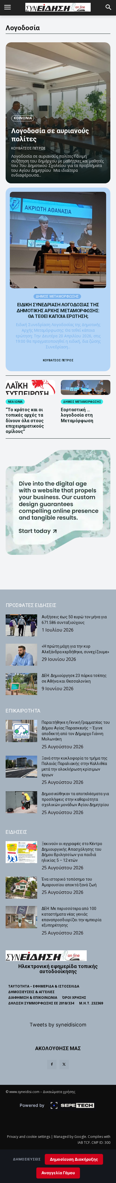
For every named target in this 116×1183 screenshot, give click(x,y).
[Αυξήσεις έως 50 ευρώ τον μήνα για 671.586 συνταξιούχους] (21, 625)
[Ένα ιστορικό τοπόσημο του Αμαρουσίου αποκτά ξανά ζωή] (21, 888)
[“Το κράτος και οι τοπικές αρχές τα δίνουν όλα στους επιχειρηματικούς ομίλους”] (30, 387)
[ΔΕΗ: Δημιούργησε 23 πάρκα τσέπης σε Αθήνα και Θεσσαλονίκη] (21, 684)
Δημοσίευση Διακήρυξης (74, 1159)
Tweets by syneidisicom (58, 1025)
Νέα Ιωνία (15, 402)
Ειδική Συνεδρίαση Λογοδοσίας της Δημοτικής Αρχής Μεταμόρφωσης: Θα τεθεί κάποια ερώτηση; (58, 310)
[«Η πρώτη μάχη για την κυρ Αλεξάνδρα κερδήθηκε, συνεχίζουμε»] (21, 655)
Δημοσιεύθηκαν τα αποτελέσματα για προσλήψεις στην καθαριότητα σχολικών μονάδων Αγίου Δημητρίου (75, 799)
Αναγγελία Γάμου (58, 1172)
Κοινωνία (23, 118)
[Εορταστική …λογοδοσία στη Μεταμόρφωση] (85, 387)
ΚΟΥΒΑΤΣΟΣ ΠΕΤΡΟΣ (28, 148)
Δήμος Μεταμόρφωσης (57, 296)
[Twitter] (64, 1064)
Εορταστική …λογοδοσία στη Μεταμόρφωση (77, 415)
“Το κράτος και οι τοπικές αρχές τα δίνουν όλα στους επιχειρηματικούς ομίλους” (25, 420)
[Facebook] (52, 1064)
